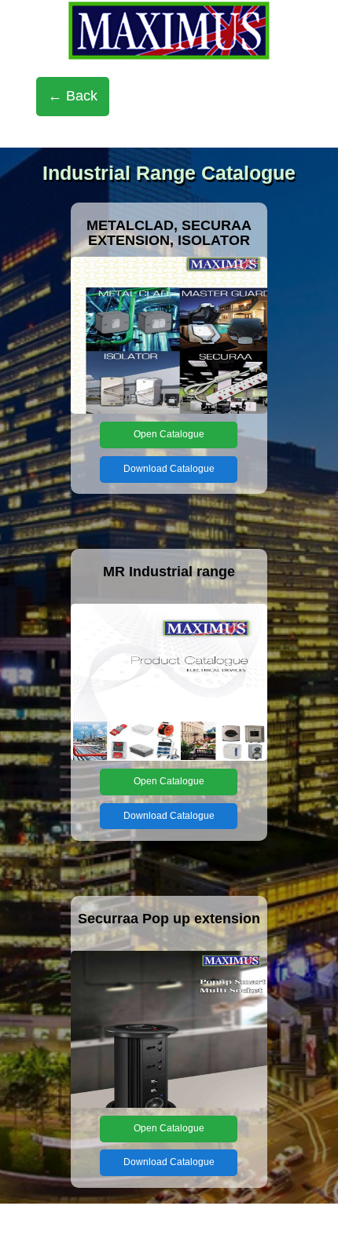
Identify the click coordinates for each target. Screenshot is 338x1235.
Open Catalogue (169, 434)
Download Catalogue (169, 468)
